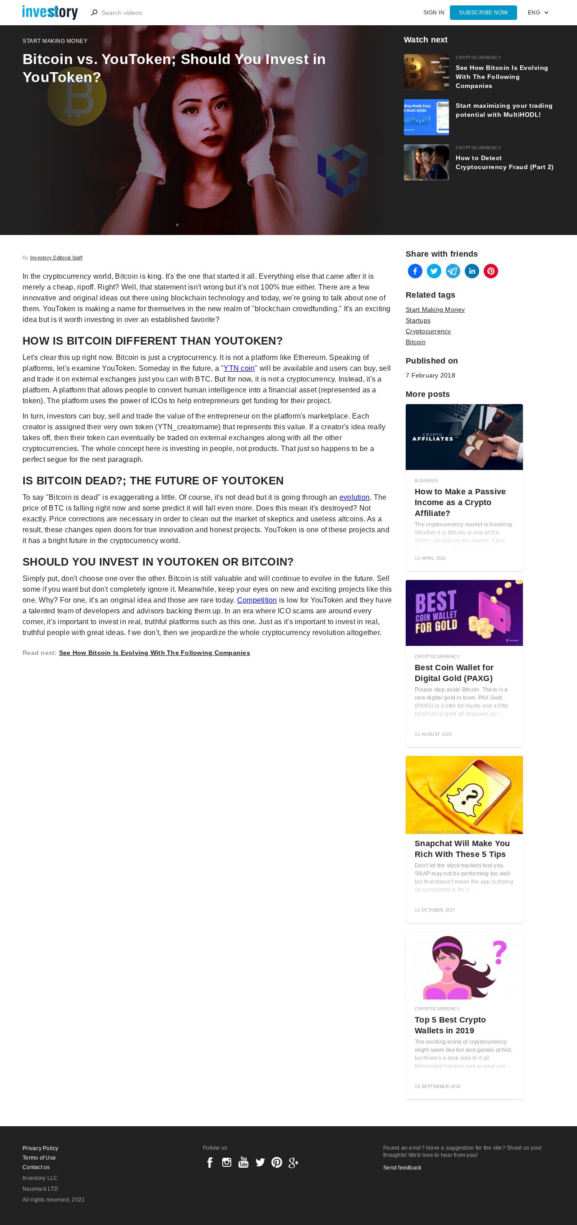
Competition (257, 600)
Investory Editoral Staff (56, 257)
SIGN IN (434, 12)
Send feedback (402, 1168)
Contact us (36, 1167)
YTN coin (239, 368)
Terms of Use (39, 1158)
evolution (354, 497)
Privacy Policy (41, 1148)
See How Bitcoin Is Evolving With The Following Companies (154, 652)
